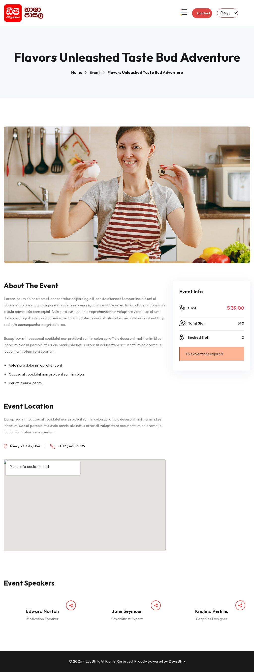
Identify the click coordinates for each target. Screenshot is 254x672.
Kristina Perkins (211, 611)
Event (95, 72)
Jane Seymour (127, 611)
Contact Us (203, 14)
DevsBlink (177, 661)
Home (76, 72)
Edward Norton (42, 611)
